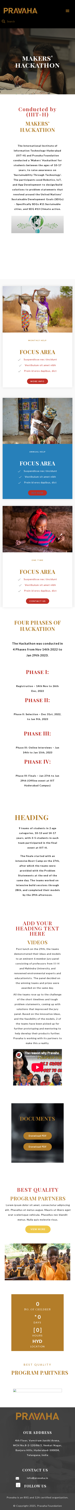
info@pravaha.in (37, 1477)
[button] (67, 11)
